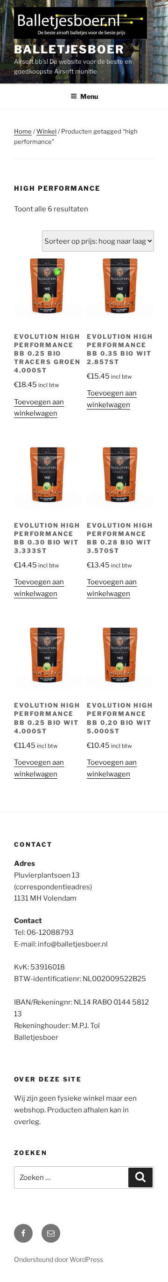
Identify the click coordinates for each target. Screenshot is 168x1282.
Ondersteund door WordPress (58, 1259)
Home (23, 131)
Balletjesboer (69, 49)
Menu (89, 96)
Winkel (46, 131)
